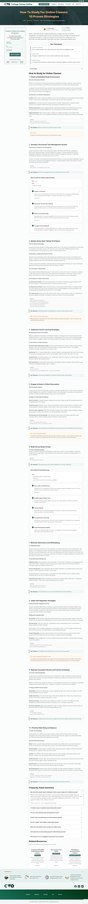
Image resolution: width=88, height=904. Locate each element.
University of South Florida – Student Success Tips (40, 777)
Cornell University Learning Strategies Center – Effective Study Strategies (45, 370)
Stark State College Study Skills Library (37, 585)
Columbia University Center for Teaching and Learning (41, 423)
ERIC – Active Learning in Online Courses (38, 422)
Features (68, 4)
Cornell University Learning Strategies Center (39, 303)
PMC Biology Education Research (36, 459)
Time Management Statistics (35, 712)
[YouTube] (83, 1)
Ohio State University (34, 369)
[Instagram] (81, 1)
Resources (61, 4)
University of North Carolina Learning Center (39, 301)
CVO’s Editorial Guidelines (66, 30)
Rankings (53, 4)
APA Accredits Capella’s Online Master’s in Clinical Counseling (16, 877)
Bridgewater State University (50, 803)
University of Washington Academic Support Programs (41, 775)
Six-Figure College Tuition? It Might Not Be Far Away (56, 877)
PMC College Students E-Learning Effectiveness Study (41, 645)
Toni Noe (68, 27)
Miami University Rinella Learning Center (38, 121)
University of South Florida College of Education (39, 122)
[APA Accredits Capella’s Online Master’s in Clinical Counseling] (6, 877)
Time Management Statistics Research (37, 586)
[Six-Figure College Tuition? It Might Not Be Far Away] (47, 877)
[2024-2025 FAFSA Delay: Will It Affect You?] (27, 877)
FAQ (73, 4)
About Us (78, 4)
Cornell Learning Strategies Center (37, 714)
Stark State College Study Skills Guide (37, 306)
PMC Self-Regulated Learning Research (38, 646)
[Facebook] (79, 1)
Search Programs (44, 4)
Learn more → (37, 198)
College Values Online (21, 4)
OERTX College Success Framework (37, 300)
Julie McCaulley (51, 28)
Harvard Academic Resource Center (37, 304)
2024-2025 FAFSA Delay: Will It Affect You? (36, 877)
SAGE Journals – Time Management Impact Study (40, 167)
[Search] (83, 4)
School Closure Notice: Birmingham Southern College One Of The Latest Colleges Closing (76, 877)
